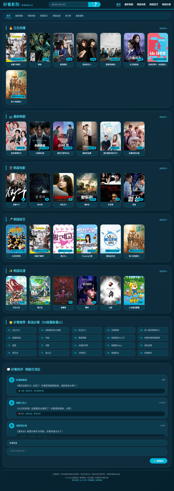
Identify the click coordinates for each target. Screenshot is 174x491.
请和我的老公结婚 (51, 330)
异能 (45, 338)
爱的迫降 (146, 345)
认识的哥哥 (16, 256)
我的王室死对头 (63, 153)
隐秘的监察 (87, 153)
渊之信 (40, 308)
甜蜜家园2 (14, 338)
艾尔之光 (16, 308)
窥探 (12, 345)
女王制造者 (134, 64)
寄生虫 (13, 353)
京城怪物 (113, 330)
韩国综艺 (154, 4)
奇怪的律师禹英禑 (150, 338)
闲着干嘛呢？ (16, 64)
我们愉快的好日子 (110, 153)
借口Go (63, 256)
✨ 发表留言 (159, 461)
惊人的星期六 (16, 102)
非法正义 (80, 330)
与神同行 (80, 353)
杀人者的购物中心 (150, 330)
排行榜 (68, 16)
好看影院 (18, 4)
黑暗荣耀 (80, 338)
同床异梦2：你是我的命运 (159, 64)
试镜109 (16, 205)
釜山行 (46, 353)
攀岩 (87, 308)
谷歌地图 (99, 480)
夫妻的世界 (81, 345)
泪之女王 (14, 330)
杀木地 (40, 205)
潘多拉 (87, 205)
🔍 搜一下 (94, 4)
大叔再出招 (39, 153)
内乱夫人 (63, 205)
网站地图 (75, 480)
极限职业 (113, 353)
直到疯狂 (63, 64)
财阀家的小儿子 (116, 338)
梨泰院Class (114, 345)
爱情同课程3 (111, 64)
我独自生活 (110, 256)
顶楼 (45, 345)
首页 (118, 4)
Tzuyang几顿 (87, 256)
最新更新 (79, 16)
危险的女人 (87, 64)
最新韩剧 (129, 4)
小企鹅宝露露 (134, 308)
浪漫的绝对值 (134, 153)
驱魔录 (63, 308)
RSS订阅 (83, 480)
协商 (134, 205)
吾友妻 (110, 205)
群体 (40, 64)
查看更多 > (163, 28)
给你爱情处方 (16, 153)
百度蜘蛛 (91, 480)
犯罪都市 (146, 353)
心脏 (110, 308)
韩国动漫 (166, 4)
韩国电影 (141, 4)
